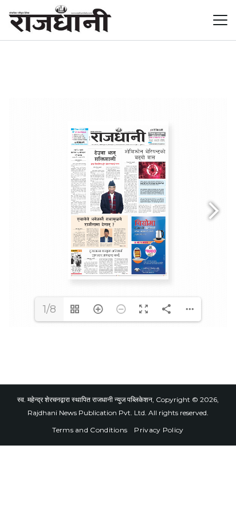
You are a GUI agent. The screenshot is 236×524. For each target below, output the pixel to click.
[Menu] (220, 20)
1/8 (49, 309)
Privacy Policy (158, 429)
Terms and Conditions (89, 429)
